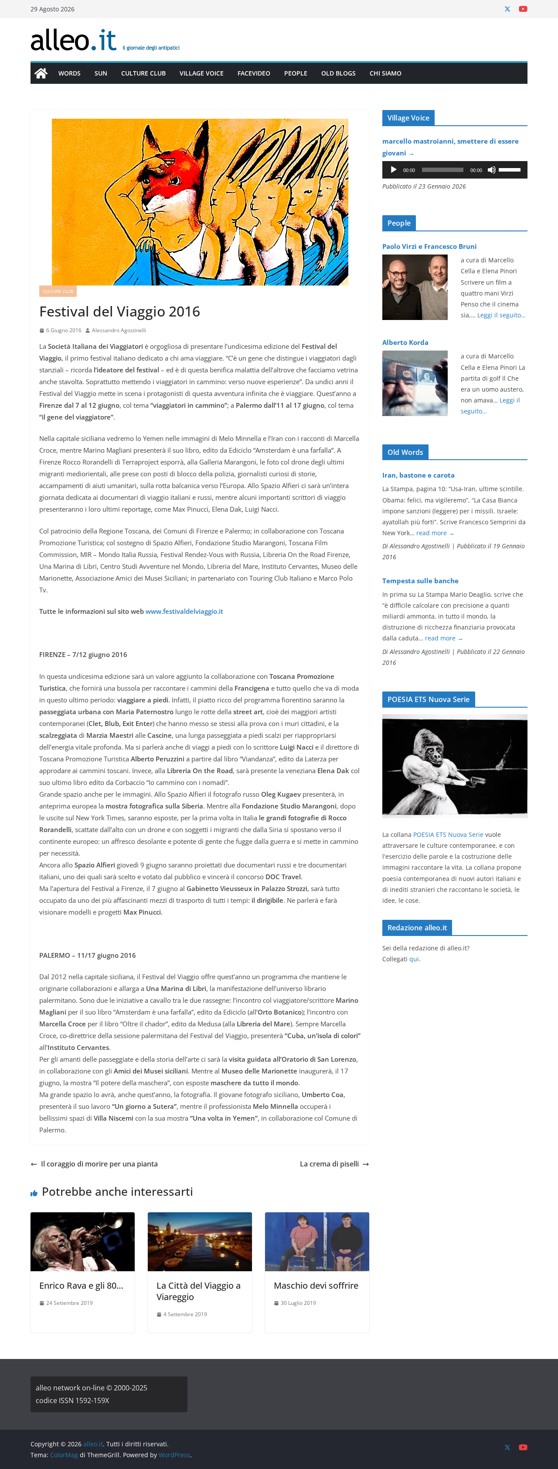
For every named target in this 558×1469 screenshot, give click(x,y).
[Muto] (491, 169)
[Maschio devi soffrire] (317, 1218)
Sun (101, 73)
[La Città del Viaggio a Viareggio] (200, 1218)
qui (414, 959)
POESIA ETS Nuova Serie (448, 834)
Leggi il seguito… (501, 315)
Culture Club (143, 73)
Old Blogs (338, 73)
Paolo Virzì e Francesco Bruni (429, 246)
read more (435, 533)
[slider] (511, 169)
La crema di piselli (329, 1164)
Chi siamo (385, 73)
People (295, 73)
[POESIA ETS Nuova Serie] (454, 720)
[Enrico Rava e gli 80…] (83, 1218)
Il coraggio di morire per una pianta (99, 1164)
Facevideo (254, 73)
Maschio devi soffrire (316, 1285)
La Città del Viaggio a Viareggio (199, 1291)
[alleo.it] (41, 73)
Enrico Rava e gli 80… (81, 1285)
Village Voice (202, 73)
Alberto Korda (405, 342)
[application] (454, 170)
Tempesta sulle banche (420, 580)
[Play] (393, 169)
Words (69, 73)
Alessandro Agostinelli (119, 330)
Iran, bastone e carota (418, 475)
